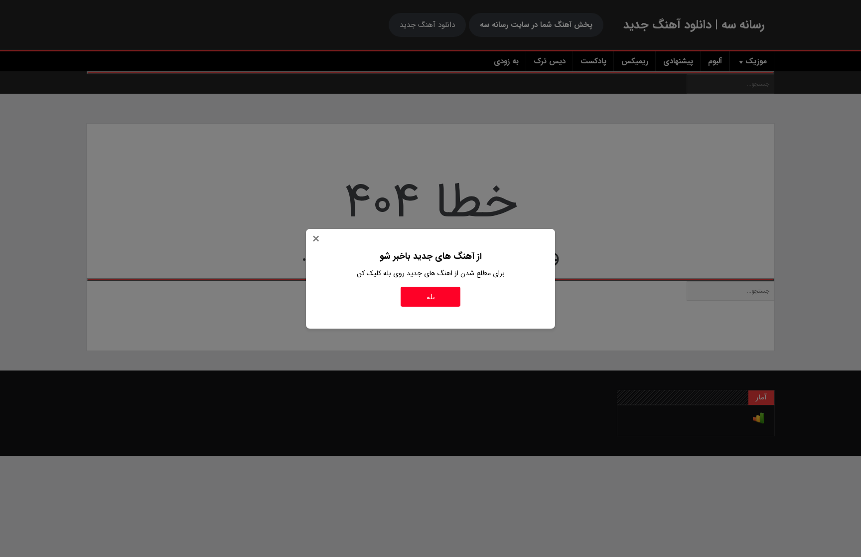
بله (431, 297)
